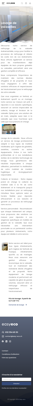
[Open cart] (30, 3)
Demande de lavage (16, 305)
